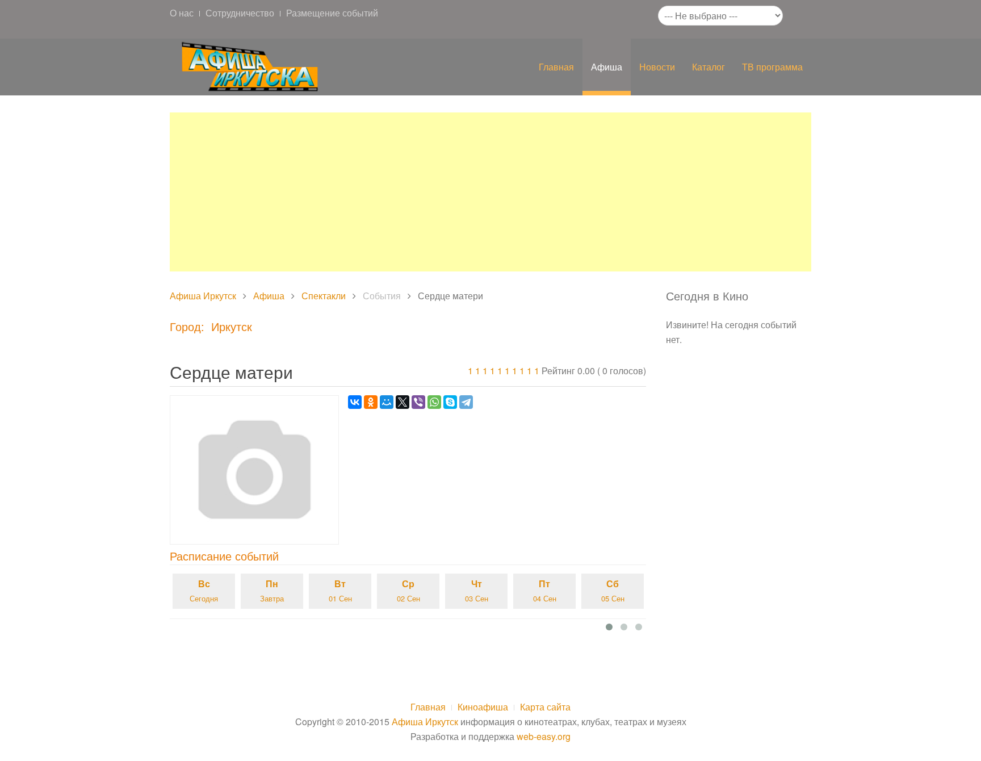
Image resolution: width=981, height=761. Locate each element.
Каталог (708, 66)
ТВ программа (772, 66)
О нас (182, 12)
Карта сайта (545, 706)
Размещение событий (332, 12)
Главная (556, 66)
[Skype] (450, 402)
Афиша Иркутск (203, 295)
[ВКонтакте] (355, 402)
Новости (657, 66)
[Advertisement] (490, 191)
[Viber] (418, 402)
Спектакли (323, 295)
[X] (402, 402)
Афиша (606, 66)
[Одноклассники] (371, 402)
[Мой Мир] (386, 402)
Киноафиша (483, 706)
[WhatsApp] (434, 402)
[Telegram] (466, 402)
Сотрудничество (240, 12)
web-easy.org (544, 736)
